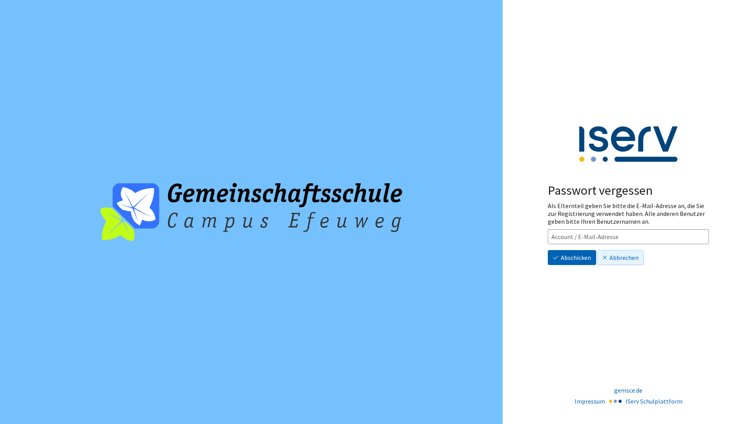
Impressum (590, 401)
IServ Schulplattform (654, 401)
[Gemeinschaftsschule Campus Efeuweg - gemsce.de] (251, 212)
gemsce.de (628, 390)
